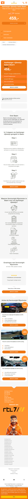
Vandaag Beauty (7, 443)
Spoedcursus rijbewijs (9, 399)
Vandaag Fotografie (8, 464)
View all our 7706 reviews (14, 288)
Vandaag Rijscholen (8, 448)
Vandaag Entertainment (9, 449)
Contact (14, 472)
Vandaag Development (9, 461)
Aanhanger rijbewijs (8, 391)
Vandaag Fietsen (7, 450)
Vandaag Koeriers (8, 442)
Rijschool (6, 396)
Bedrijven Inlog (13, 473)
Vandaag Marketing (8, 462)
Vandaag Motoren (8, 446)
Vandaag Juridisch (8, 452)
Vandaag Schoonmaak (9, 455)
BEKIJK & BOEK (14, 87)
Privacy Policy (14, 470)
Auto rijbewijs (7, 392)
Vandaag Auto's (7, 439)
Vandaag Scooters (8, 456)
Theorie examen (7, 400)
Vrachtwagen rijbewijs (8, 401)
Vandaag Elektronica (8, 458)
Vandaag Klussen (8, 440)
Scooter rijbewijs (7, 397)
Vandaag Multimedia (8, 453)
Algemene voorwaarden (14, 468)
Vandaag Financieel (8, 459)
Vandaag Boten (7, 445)
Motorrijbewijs (7, 394)
